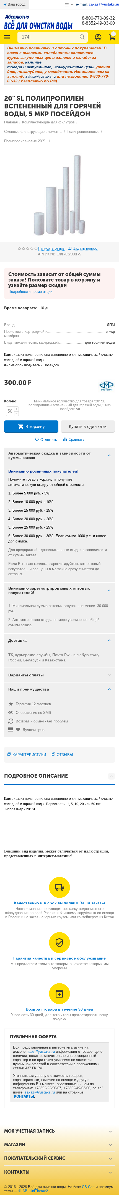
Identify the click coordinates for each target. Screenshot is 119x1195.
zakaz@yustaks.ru (40, 1092)
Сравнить (76, 439)
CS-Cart (88, 1187)
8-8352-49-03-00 (98, 23)
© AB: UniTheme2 (33, 1191)
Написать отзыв (51, 248)
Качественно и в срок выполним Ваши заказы (59, 903)
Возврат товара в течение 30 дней (59, 1009)
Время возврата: (20, 308)
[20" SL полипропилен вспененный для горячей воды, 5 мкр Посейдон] (59, 194)
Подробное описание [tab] (36, 776)
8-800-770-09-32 (98, 18)
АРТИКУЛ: (46, 254)
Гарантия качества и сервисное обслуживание (59, 958)
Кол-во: (10, 401)
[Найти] (82, 37)
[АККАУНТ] (98, 37)
